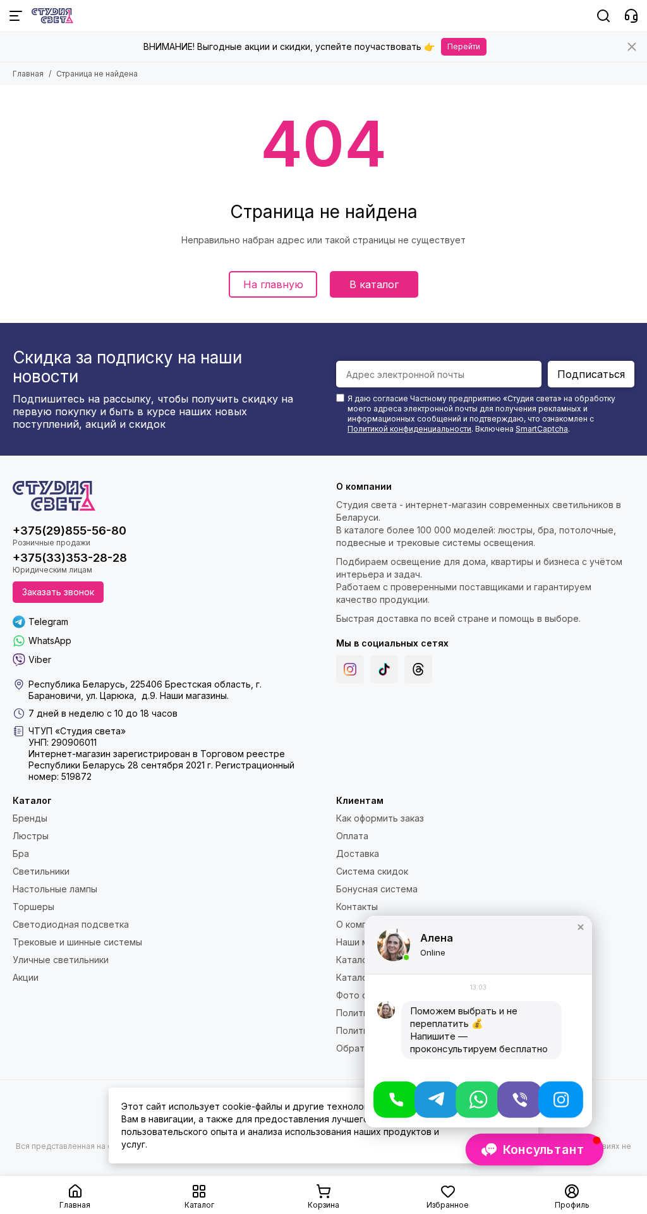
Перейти (463, 46)
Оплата (352, 835)
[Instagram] (350, 669)
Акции (26, 977)
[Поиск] (603, 16)
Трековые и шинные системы (77, 942)
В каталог (374, 284)
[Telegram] (436, 1099)
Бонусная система (377, 888)
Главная (28, 73)
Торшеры (33, 906)
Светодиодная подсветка (71, 924)
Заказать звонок (58, 591)
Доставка (357, 853)
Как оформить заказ (380, 818)
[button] (580, 927)
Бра (21, 853)
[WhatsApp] (478, 1099)
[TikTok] (384, 669)
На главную (273, 284)
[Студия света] (52, 15)
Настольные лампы (55, 888)
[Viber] (519, 1099)
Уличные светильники (61, 959)
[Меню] (16, 16)
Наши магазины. (194, 695)
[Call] (395, 1099)
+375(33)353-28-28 (70, 557)
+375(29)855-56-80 (69, 530)
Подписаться (591, 374)
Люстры (31, 835)
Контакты (357, 906)
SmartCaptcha (542, 429)
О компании (361, 924)
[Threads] (418, 669)
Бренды (30, 818)
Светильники (41, 871)
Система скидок (372, 871)
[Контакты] (631, 16)
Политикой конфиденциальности (409, 429)
